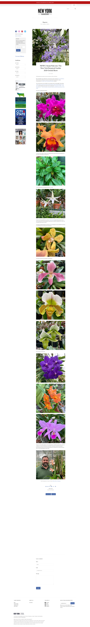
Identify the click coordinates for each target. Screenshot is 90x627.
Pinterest (47, 604)
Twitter (47, 603)
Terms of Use (50, 17)
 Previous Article (48, 494)
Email (37, 567)
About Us (34, 17)
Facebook (47, 602)
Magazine (44, 24)
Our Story (31, 602)
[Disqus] (50, 511)
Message (37, 573)
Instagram (47, 606)
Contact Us (39, 17)
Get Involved (44, 17)
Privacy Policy (16, 603)
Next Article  (53, 494)
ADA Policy (16, 606)
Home (41, 24)
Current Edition (19, 56)
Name (37, 561)
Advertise (56, 17)
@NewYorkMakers (18, 35)
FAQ (14, 602)
